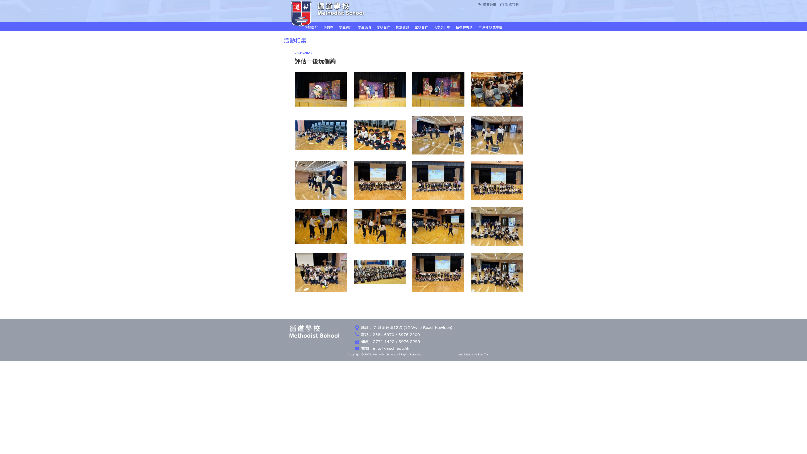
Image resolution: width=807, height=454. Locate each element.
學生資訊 (345, 27)
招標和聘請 (464, 27)
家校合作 (383, 27)
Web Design (465, 354)
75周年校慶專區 (490, 27)
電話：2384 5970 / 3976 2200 (390, 335)
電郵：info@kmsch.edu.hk (385, 348)
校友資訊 (402, 27)
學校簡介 (311, 27)
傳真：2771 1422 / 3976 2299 (390, 342)
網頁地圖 (489, 4)
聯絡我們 (512, 4)
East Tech (484, 354)
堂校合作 (421, 27)
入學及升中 (442, 27)
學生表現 (364, 27)
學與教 (328, 27)
